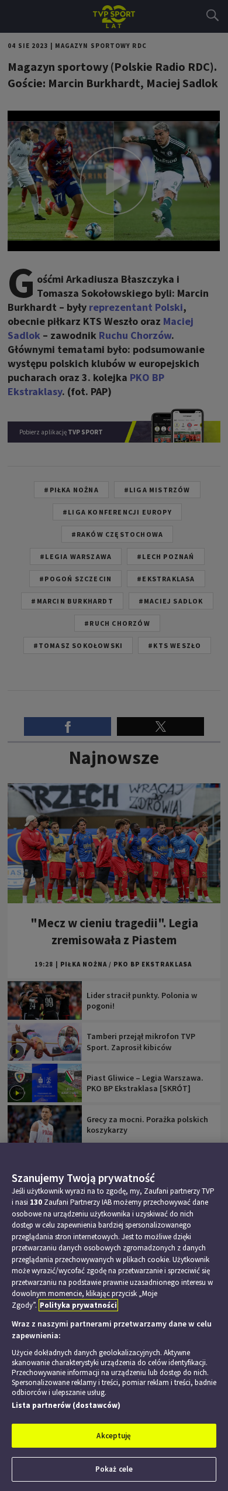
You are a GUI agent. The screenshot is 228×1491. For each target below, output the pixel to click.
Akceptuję (113, 1436)
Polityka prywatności (78, 1305)
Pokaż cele (114, 1469)
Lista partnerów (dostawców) (66, 1405)
